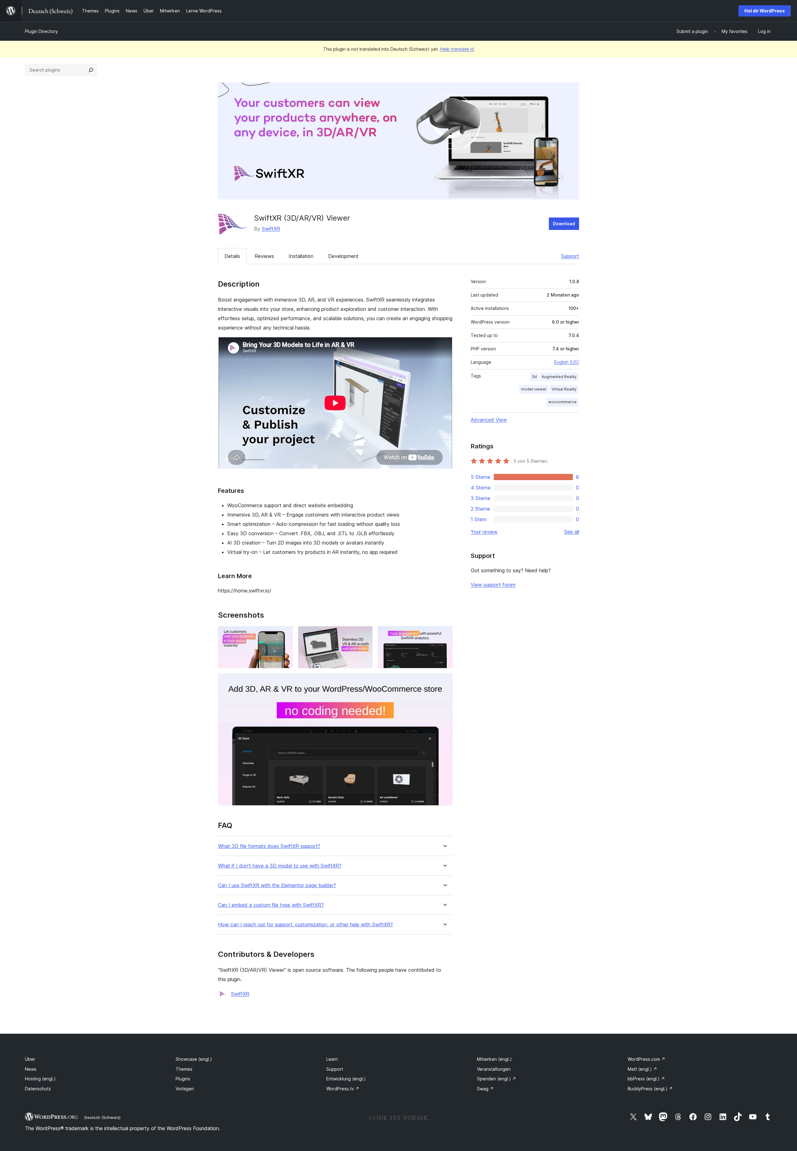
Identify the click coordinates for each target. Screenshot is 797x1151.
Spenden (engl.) (496, 1078)
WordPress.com (646, 1059)
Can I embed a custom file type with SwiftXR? (271, 905)
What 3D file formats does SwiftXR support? (269, 846)
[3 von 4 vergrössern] (444, 634)
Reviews (264, 256)
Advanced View (489, 420)
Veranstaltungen (494, 1069)
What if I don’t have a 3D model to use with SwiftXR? (280, 866)
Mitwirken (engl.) (494, 1059)
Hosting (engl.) (40, 1078)
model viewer (534, 389)
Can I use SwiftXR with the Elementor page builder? (277, 885)
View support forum (493, 585)
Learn (332, 1059)
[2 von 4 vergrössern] (364, 634)
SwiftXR (271, 229)
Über (30, 1059)
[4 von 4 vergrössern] (444, 682)
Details (232, 256)
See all (571, 532)
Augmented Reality (559, 376)
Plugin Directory (41, 31)
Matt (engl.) (642, 1069)
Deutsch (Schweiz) (102, 1117)
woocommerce (562, 402)
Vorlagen (185, 1088)
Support (570, 256)
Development (343, 256)
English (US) (566, 362)
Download (564, 223)
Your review (484, 532)
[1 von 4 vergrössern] (284, 634)
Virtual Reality (564, 389)
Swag (485, 1088)
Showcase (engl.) (194, 1059)
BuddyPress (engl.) (650, 1088)
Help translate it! (457, 49)
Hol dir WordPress (764, 10)
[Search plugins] (91, 70)
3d (534, 376)
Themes (184, 1069)
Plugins (183, 1078)
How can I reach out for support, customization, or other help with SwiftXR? (305, 925)
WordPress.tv (342, 1088)
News (30, 1069)
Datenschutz (38, 1088)
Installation (301, 256)
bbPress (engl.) (646, 1078)
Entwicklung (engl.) (346, 1078)
